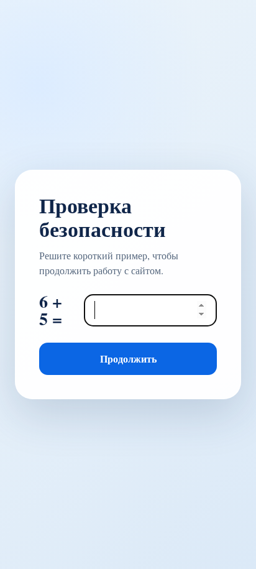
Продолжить (128, 358)
